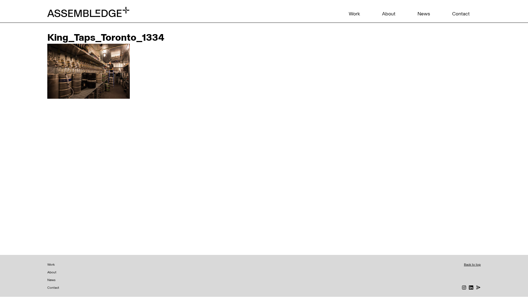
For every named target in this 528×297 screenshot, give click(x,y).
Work (354, 14)
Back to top (472, 264)
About (388, 14)
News (423, 14)
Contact (461, 14)
